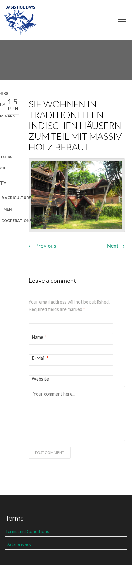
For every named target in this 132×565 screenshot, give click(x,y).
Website (40, 378)
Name (39, 337)
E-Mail (40, 358)
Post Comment (49, 452)
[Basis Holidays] (20, 18)
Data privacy (18, 544)
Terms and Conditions (27, 531)
